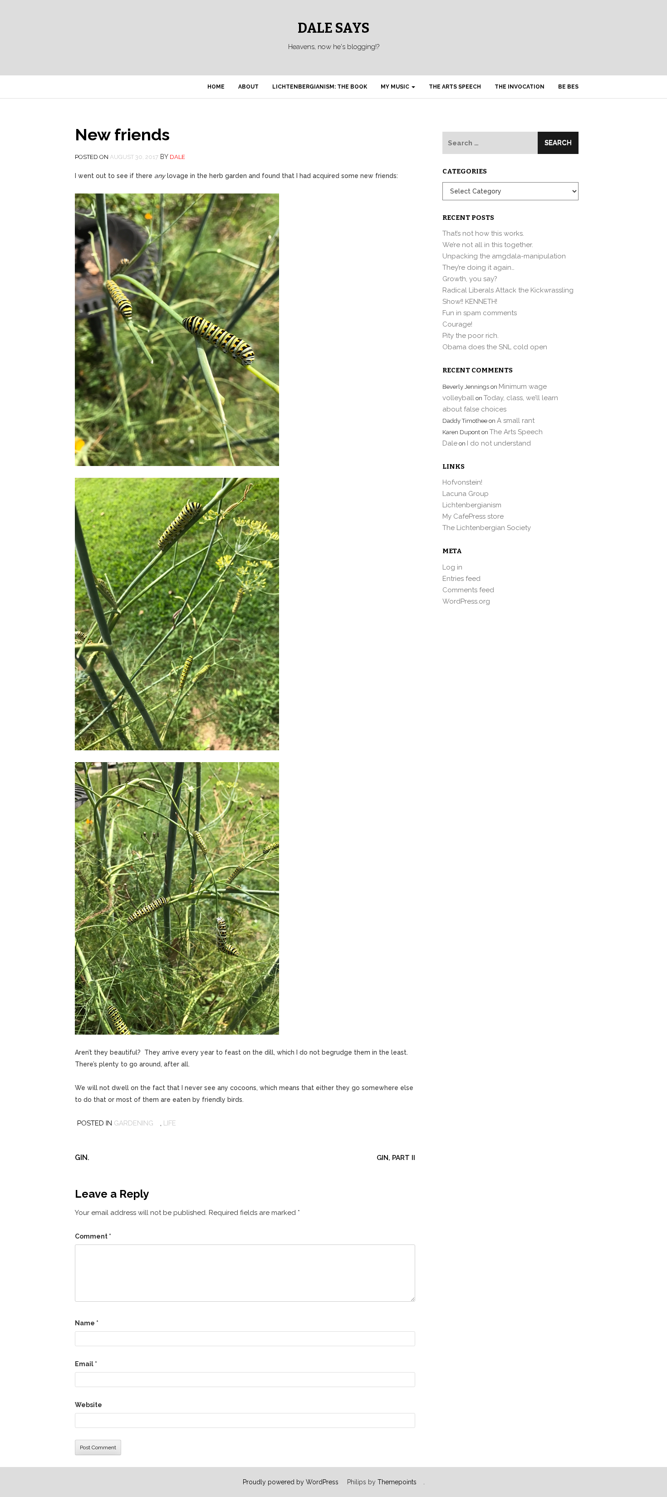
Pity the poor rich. (470, 336)
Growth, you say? (469, 279)
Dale (177, 157)
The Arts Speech (455, 87)
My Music (396, 87)
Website (88, 1404)
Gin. (82, 1157)
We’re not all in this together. (487, 245)
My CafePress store (473, 516)
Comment (93, 1236)
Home (216, 87)
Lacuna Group (465, 494)
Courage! (457, 324)
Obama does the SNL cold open (494, 347)
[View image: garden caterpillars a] (177, 328)
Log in (452, 567)
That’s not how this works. (483, 233)
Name (86, 1323)
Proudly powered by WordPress (290, 1482)
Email (86, 1364)
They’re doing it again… (478, 267)
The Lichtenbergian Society (486, 528)
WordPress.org (466, 601)
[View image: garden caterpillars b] (177, 613)
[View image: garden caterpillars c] (177, 897)
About (248, 87)
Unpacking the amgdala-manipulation (504, 256)
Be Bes (568, 87)
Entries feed (461, 579)
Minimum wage (523, 386)
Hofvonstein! (462, 482)
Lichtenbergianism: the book (319, 87)
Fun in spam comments (479, 313)
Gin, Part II (396, 1158)
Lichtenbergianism (471, 505)
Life (169, 1123)
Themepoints (397, 1482)
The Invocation (519, 87)
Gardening (133, 1123)
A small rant (516, 420)
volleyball (458, 398)
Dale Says (333, 28)
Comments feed (468, 590)
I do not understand (499, 443)
